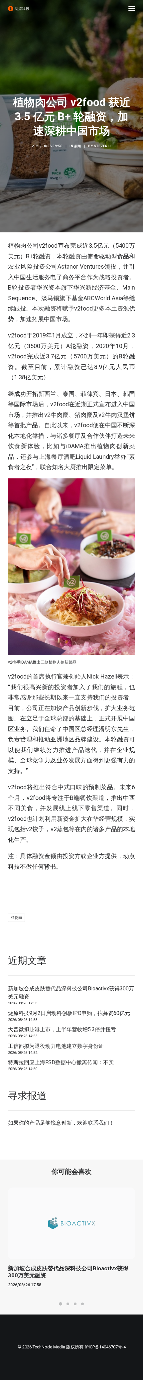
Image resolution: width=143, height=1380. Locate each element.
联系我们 (98, 1123)
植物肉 (16, 918)
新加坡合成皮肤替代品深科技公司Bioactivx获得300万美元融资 (71, 992)
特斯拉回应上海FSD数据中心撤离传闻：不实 (61, 1062)
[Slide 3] (75, 1304)
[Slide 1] (60, 1304)
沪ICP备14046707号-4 (105, 1346)
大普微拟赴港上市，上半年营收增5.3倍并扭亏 (62, 1029)
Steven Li (103, 146)
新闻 (77, 146)
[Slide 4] (82, 1304)
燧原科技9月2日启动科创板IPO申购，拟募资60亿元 (69, 1013)
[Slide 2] (68, 1304)
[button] (131, 8)
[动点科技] (18, 8)
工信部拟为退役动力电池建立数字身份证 (56, 1046)
